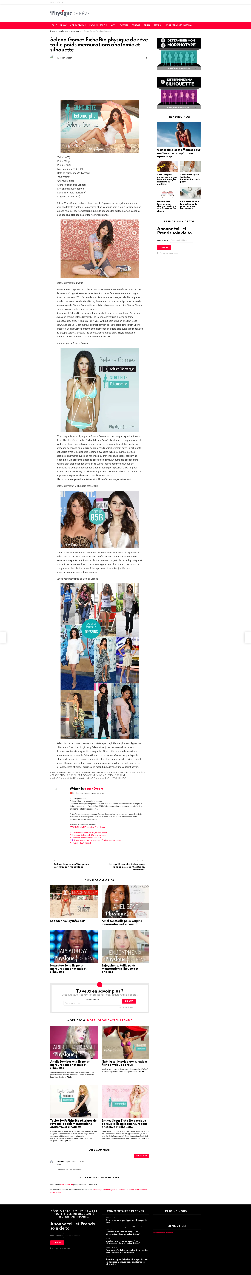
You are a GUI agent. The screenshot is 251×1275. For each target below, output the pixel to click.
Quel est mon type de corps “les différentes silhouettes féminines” (123, 1233)
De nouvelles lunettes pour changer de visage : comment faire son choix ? (167, 206)
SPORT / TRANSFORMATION (178, 26)
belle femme (59, 773)
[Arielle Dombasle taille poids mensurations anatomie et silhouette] (74, 1042)
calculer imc (59, 26)
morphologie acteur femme (109, 1020)
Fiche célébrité (98, 26)
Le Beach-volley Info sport (67, 921)
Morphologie (77, 26)
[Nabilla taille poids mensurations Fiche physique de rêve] (125, 1042)
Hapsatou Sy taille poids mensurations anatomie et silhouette (68, 968)
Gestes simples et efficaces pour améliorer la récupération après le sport (178, 153)
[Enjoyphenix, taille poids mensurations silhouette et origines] (125, 946)
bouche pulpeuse (79, 773)
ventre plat (120, 778)
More (69, 1077)
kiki (107, 1238)
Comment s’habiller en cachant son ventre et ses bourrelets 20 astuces (127, 1251)
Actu (113, 26)
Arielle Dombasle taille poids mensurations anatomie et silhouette (70, 1065)
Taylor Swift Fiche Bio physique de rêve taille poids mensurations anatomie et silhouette (73, 1124)
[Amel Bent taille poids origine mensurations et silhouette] (125, 901)
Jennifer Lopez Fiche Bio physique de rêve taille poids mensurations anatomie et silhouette (127, 1262)
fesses (157, 26)
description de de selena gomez (72, 775)
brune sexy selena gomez (109, 773)
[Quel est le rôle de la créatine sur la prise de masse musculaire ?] (190, 193)
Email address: (92, 1000)
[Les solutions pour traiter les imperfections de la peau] (190, 166)
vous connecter (66, 1184)
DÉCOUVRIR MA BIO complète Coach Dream (88, 827)
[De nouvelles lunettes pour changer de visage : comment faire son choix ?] (167, 193)
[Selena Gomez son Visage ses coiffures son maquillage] (3, 637)
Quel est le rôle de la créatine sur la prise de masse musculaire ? (189, 205)
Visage (136, 26)
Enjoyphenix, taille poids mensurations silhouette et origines (120, 968)
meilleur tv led (111, 1247)
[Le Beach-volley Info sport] (74, 901)
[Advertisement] (99, 80)
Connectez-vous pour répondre (69, 1170)
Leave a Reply (141, 1156)
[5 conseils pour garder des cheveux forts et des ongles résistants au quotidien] (167, 166)
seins (147, 26)
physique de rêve (115, 775)
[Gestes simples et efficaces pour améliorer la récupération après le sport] (179, 134)
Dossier (124, 26)
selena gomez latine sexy (68, 778)
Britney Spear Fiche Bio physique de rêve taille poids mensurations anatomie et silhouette (124, 1124)
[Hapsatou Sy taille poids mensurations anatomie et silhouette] (74, 946)
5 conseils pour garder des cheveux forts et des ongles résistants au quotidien (167, 179)
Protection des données (163, 1233)
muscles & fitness (56, 2)
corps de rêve (136, 773)
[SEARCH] (200, 25)
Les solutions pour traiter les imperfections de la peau (190, 178)
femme (98, 775)
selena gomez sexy (99, 778)
